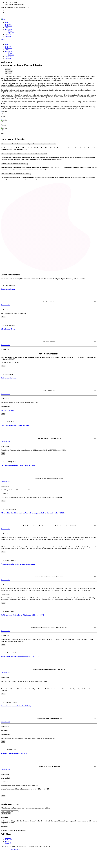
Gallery (7, 841)
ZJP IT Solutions (15, 849)
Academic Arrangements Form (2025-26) (14, 753)
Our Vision (8, 73)
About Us (8, 24)
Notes (10, 31)
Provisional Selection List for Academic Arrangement (18, 564)
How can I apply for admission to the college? (14, 163)
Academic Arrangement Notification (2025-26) (16, 706)
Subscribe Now (6, 813)
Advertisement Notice (8, 329)
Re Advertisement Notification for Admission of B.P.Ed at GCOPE (22, 615)
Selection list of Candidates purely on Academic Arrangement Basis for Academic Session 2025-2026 (33, 513)
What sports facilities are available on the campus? (16, 173)
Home (6, 22)
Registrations (8, 36)
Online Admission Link (8, 378)
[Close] (95, 301)
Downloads (8, 29)
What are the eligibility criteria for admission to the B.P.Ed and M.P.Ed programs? (24, 153)
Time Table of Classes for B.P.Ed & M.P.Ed (15, 425)
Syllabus (11, 33)
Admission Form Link (7, 410)
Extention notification (8, 289)
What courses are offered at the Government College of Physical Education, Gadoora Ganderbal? (28, 144)
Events (7, 27)
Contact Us (8, 34)
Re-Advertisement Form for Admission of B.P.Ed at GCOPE (20, 656)
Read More (4, 293)
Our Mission (8, 71)
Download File (5, 305)
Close (3, 317)
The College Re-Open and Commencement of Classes (18, 465)
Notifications (8, 26)
